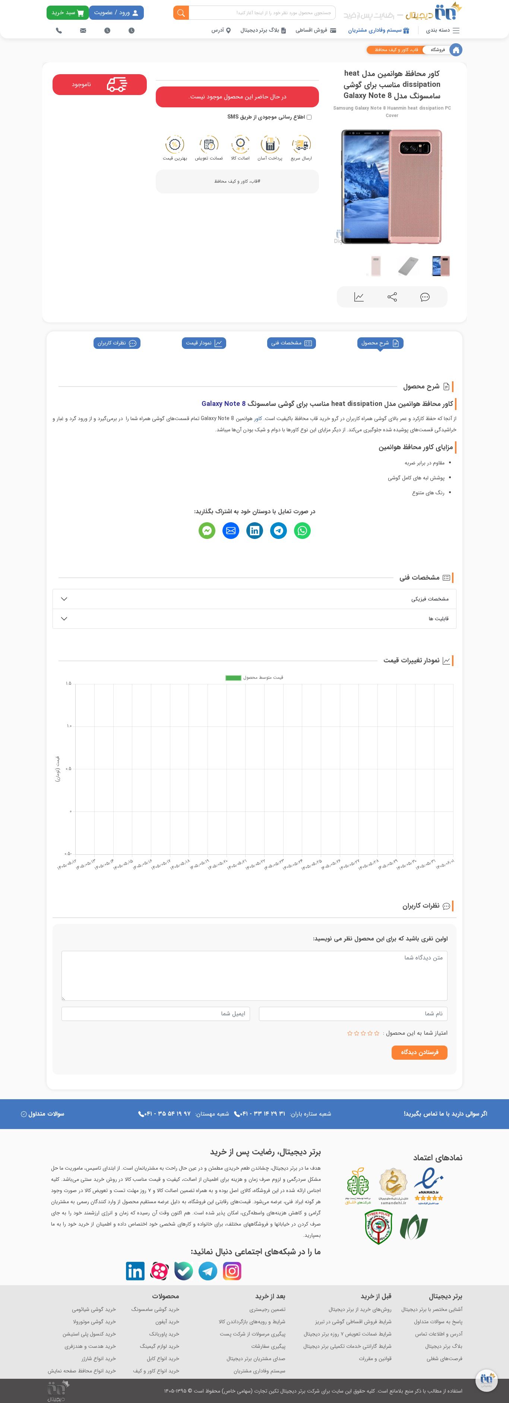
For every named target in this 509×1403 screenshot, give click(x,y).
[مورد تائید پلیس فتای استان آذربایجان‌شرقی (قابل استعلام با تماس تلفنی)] (378, 1227)
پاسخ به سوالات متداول (438, 1322)
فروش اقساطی (311, 30)
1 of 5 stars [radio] (376, 1033)
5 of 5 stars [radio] (349, 1033)
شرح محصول (375, 343)
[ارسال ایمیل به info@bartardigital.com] (83, 30)
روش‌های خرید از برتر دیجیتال (360, 1310)
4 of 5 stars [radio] (356, 1033)
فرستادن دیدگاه (420, 1052)
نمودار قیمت (199, 343)
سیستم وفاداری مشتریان (375, 30)
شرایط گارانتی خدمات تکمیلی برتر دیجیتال (347, 1346)
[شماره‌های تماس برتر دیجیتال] (59, 30)
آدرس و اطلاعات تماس (438, 1334)
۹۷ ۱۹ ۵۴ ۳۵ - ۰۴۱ (167, 1114)
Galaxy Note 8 (224, 404)
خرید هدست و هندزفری (90, 1346)
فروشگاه (438, 50)
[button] (335, 185)
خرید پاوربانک (164, 1334)
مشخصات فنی (286, 343)
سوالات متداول (46, 1114)
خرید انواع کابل (163, 1359)
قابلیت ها (439, 619)
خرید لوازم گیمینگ (159, 1346)
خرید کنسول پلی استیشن (89, 1334)
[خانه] (455, 49)
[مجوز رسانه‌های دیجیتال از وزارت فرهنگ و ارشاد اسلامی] (393, 1186)
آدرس (218, 30)
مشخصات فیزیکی (430, 599)
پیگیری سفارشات (268, 1346)
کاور (258, 418)
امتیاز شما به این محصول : (415, 1033)
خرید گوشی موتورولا (94, 1322)
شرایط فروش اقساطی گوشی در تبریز (353, 1322)
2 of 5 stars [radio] (370, 1033)
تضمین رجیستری (267, 1310)
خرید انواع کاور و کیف (156, 1371)
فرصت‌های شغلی (444, 1359)
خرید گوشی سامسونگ (155, 1310)
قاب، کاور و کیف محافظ (396, 50)
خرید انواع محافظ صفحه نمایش (82, 1371)
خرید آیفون (167, 1322)
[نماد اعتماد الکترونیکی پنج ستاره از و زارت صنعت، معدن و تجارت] (429, 1186)
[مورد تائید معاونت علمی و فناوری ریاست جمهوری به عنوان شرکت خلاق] (358, 1186)
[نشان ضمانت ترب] (449, 1186)
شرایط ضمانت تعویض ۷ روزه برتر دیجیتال (348, 1334)
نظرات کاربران (112, 343)
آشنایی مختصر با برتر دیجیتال (431, 1310)
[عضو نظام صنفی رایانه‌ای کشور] (414, 1227)
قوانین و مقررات (375, 1359)
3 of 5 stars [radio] (363, 1033)
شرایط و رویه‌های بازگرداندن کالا (252, 1322)
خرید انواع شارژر (99, 1359)
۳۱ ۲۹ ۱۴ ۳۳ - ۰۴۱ (262, 1114)
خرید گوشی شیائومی (94, 1310)
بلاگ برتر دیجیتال (260, 30)
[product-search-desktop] (181, 13)
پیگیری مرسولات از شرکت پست (252, 1334)
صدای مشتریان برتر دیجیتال (256, 1359)
